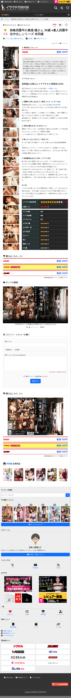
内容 (15, 355)
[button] (66, 25)
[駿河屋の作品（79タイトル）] (53, 651)
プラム (7, 19)
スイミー (65, 43)
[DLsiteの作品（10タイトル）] (18, 668)
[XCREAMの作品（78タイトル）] (18, 657)
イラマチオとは (43, 1)
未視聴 (17, 350)
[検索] (68, 495)
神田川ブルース (41, 38)
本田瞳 (30, 38)
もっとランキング (36, 524)
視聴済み (9, 350)
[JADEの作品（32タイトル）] (53, 657)
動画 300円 (62, 52)
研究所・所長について (36, 554)
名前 (8, 341)
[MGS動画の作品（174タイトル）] (18, 651)
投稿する (35, 381)
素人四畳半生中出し (17, 38)
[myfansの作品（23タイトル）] (18, 663)
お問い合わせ (18, 1)
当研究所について (30, 1)
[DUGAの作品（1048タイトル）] (53, 646)
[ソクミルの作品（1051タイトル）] (18, 646)
